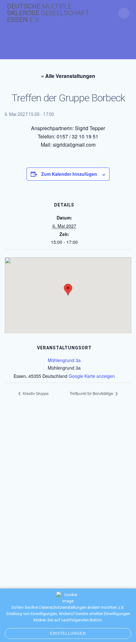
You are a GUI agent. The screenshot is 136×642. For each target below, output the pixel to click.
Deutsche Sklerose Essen (48, 13)
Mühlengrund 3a (64, 360)
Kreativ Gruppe (35, 393)
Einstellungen (68, 633)
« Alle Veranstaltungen (68, 75)
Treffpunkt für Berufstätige (92, 393)
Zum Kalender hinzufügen (69, 174)
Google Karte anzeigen (92, 376)
